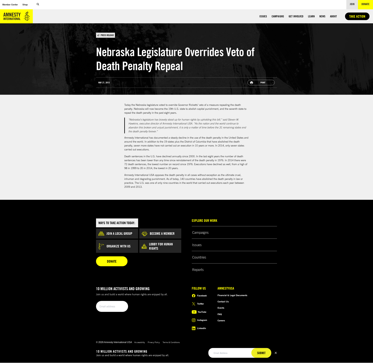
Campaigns (278, 16)
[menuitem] (10, 4)
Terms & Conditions (171, 342)
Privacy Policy (154, 342)
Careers (221, 320)
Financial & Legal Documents (232, 295)
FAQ (220, 314)
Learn (311, 16)
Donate (367, 4)
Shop (26, 4)
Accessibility (139, 342)
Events (221, 307)
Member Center (11, 4)
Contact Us (223, 301)
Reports (198, 270)
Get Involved (296, 16)
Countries (199, 257)
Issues (263, 16)
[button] (38, 4)
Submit (121, 306)
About (333, 16)
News (322, 16)
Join (352, 4)
